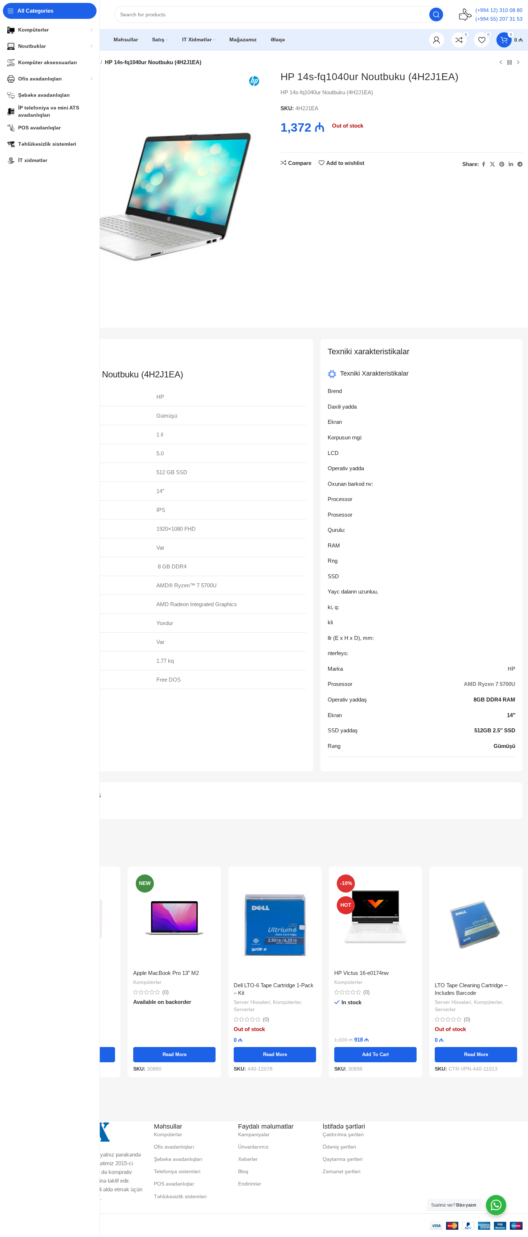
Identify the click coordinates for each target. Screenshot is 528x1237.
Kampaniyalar (254, 1134)
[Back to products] (509, 62)
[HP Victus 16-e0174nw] (375, 919)
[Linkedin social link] (511, 164)
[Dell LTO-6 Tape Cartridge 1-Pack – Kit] (275, 925)
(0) (165, 992)
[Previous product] (500, 62)
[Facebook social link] (483, 164)
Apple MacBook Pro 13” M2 (166, 973)
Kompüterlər (147, 982)
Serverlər (244, 1009)
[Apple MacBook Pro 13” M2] (174, 919)
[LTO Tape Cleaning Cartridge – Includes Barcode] (476, 925)
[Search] (436, 14)
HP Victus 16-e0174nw (361, 973)
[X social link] (492, 164)
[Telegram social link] (520, 164)
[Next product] (518, 62)
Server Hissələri (252, 1002)
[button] (375, 1054)
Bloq (243, 1171)
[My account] (436, 40)
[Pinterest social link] (502, 164)
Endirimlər (249, 1184)
